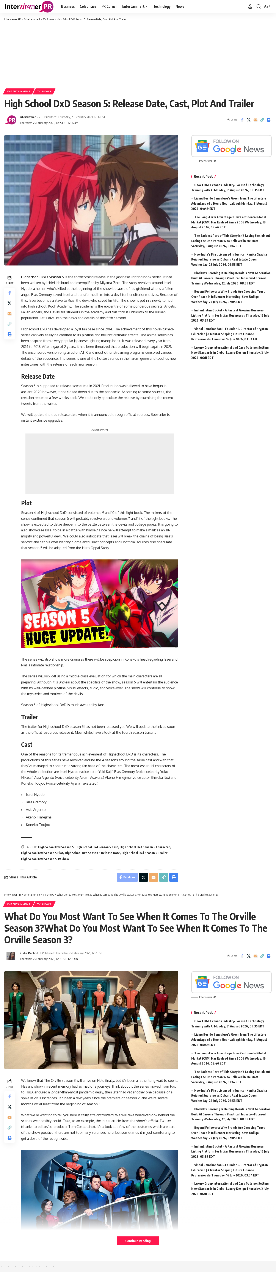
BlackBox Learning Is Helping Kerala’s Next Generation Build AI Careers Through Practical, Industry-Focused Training (231, 278)
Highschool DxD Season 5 (42, 277)
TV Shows (44, 91)
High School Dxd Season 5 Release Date (92, 853)
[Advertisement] (138, 54)
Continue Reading (138, 1241)
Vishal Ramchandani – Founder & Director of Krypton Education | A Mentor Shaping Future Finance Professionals (229, 334)
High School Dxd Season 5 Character (145, 847)
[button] (250, 6)
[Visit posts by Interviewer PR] (10, 119)
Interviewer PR (30, 117)
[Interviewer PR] (29, 6)
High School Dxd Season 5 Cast (96, 847)
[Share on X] (249, 119)
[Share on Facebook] (242, 119)
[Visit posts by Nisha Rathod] (10, 956)
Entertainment (18, 91)
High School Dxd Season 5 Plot (42, 853)
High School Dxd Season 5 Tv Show (45, 859)
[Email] (255, 119)
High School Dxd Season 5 (56, 847)
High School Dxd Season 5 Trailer (145, 853)
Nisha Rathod (28, 953)
